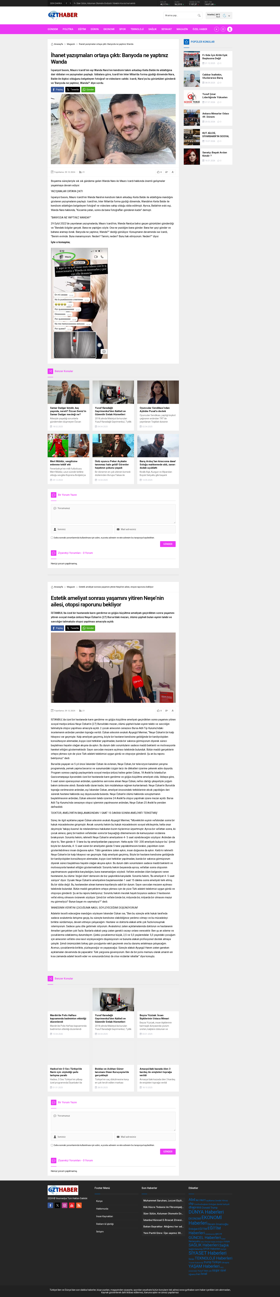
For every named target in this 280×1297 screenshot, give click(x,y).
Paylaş (59, 89)
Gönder (90, 89)
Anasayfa (58, 44)
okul (202, 1242)
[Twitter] (57, 1205)
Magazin (71, 44)
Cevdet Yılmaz (221, 1200)
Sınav (191, 1259)
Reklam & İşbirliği (105, 1224)
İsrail (204, 1274)
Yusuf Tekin (203, 1271)
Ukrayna (225, 1262)
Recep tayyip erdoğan (214, 1242)
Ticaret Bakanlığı (196, 1262)
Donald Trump (210, 1207)
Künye (99, 1201)
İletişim (100, 1231)
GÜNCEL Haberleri (205, 1237)
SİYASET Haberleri (208, 1253)
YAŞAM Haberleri (204, 1266)
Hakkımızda (102, 1208)
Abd (192, 1199)
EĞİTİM (202, 1228)
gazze (218, 1233)
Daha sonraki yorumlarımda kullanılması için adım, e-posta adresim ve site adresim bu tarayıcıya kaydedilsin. (104, 538)
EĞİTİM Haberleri (205, 1230)
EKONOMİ (195, 1218)
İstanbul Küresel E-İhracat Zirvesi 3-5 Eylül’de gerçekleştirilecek (105, 3)
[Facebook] (50, 1205)
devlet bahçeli (223, 1204)
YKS (221, 1267)
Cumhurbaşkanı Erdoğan (205, 1204)
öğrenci (192, 1274)
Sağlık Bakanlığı (196, 1249)
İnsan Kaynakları (104, 1216)
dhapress (195, 1207)
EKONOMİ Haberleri (205, 1220)
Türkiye (216, 1262)
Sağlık (224, 1245)
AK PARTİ (201, 1200)
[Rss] (79, 1205)
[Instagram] (64, 1205)
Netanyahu (194, 1241)
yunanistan (193, 1271)
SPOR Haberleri (211, 1248)
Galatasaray (210, 1234)
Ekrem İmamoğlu (218, 1224)
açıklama (210, 1200)
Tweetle (74, 89)
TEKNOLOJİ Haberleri (213, 1258)
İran (198, 1274)
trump (207, 1262)
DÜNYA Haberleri (206, 1212)
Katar (223, 1239)
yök (210, 1271)
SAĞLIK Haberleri (204, 1245)
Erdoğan (193, 1228)
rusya (227, 1241)
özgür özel (219, 1270)
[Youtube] (72, 1205)
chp (191, 1203)
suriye (223, 1249)
